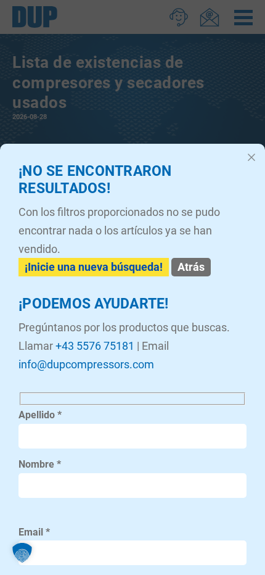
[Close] (251, 157)
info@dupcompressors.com (86, 364)
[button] (22, 553)
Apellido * (40, 415)
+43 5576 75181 (94, 345)
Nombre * (39, 464)
